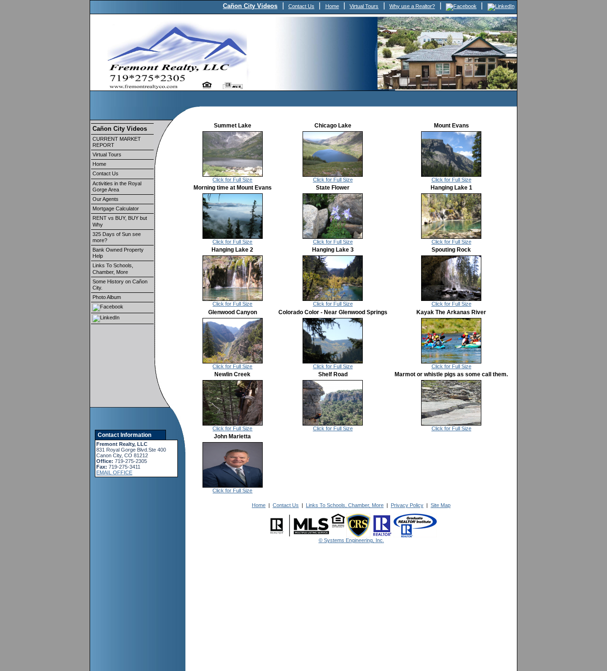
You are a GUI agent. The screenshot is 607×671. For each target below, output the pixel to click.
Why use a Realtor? (412, 6)
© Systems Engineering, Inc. (351, 540)
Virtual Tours (363, 6)
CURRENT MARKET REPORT (116, 142)
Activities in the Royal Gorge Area (116, 186)
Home (332, 6)
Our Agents (105, 199)
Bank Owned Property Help (118, 253)
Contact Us (301, 6)
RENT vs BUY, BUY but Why (119, 221)
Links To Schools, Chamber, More (112, 268)
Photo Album (106, 297)
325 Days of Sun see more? (116, 237)
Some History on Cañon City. (119, 284)
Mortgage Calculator (115, 208)
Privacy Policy (407, 505)
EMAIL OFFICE (114, 472)
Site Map (441, 505)
